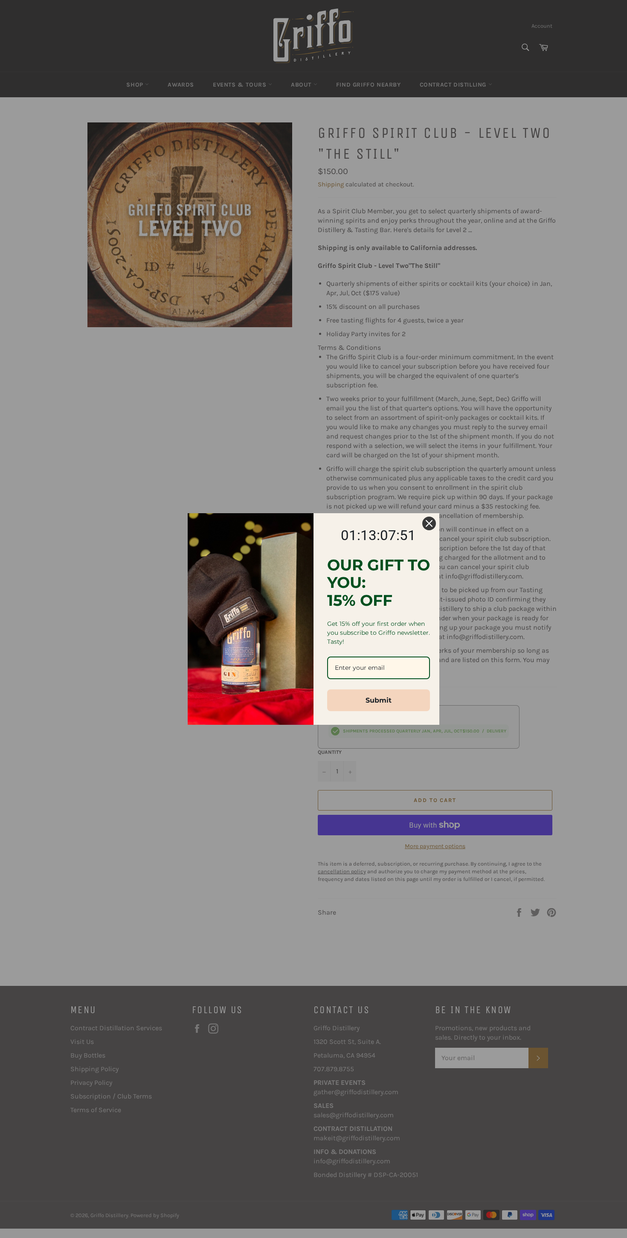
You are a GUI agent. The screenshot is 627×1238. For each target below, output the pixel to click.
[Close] (429, 523)
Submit (379, 700)
